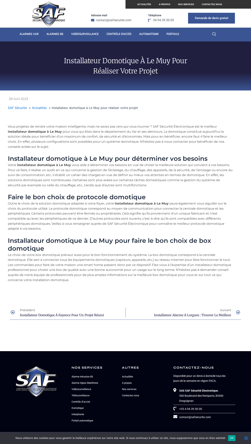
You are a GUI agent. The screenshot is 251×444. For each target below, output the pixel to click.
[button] (214, 34)
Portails (172, 34)
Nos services (186, 4)
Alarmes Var (29, 34)
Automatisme (149, 34)
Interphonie (78, 414)
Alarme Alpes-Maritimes (85, 382)
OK (232, 437)
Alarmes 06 (54, 34)
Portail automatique (82, 420)
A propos (164, 4)
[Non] (246, 438)
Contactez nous (212, 4)
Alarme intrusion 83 (82, 376)
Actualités (144, 4)
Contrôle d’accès (118, 34)
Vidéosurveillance (85, 34)
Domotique (78, 408)
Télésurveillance (81, 395)
